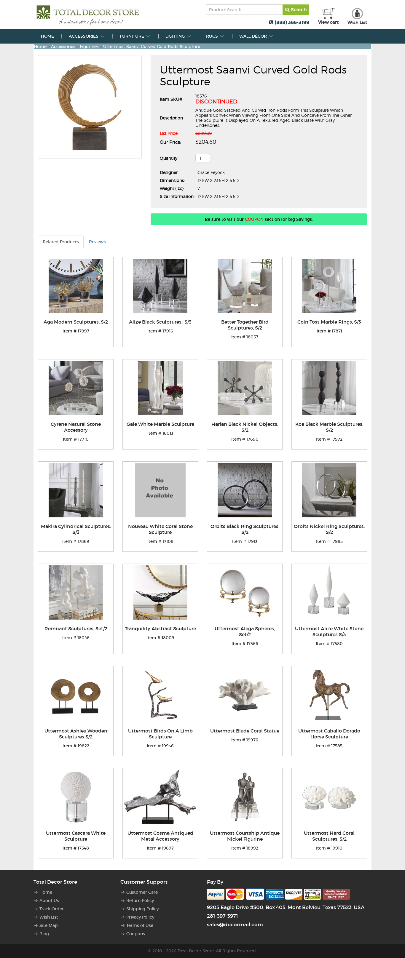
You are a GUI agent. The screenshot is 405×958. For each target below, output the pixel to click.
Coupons (135, 933)
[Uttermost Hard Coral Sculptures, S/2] (329, 797)
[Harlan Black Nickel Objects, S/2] (245, 388)
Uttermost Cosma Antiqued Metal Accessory (160, 836)
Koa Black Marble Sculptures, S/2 (329, 427)
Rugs (212, 36)
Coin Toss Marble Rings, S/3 (329, 322)
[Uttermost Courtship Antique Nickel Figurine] (245, 797)
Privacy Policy (140, 917)
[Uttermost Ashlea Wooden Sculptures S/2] (76, 695)
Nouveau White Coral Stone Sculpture (160, 529)
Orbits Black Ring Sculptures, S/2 (245, 529)
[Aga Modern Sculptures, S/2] (76, 286)
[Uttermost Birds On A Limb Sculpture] (160, 695)
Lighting (175, 36)
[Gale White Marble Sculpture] (160, 388)
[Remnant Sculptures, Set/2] (76, 592)
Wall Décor (253, 36)
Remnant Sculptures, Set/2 (75, 628)
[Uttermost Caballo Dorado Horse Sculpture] (329, 695)
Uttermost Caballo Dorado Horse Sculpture (329, 734)
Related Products (61, 241)
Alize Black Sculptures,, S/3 (160, 322)
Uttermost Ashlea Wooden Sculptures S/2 (75, 734)
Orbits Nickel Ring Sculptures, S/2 (329, 529)
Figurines (89, 46)
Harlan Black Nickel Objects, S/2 (244, 427)
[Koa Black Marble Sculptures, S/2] (329, 388)
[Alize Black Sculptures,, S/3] (160, 286)
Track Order (51, 908)
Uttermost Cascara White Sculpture (76, 836)
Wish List (48, 917)
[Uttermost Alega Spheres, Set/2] (245, 592)
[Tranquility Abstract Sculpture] (160, 592)
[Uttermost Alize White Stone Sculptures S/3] (329, 592)
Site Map (48, 925)
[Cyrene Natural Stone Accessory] (76, 388)
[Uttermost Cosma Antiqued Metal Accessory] (160, 797)
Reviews (97, 241)
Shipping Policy (142, 908)
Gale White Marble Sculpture (160, 424)
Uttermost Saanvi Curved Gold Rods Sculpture (151, 46)
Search (298, 9)
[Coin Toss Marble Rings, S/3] (329, 286)
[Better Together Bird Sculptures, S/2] (245, 286)
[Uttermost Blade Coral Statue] (245, 695)
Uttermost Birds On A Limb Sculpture (160, 734)
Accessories (84, 36)
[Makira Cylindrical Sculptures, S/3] (76, 490)
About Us (49, 900)
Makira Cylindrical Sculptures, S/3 (76, 529)
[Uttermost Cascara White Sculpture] (76, 797)
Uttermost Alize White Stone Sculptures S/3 (329, 631)
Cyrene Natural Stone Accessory (76, 427)
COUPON (254, 219)
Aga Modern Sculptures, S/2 (76, 322)
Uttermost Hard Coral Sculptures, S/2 (329, 836)
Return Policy (140, 900)
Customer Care (142, 892)
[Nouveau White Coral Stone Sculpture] (160, 490)
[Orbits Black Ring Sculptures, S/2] (245, 490)
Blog (44, 933)
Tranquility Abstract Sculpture (160, 628)
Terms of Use (139, 925)
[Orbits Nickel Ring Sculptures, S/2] (329, 490)
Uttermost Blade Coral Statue (244, 731)
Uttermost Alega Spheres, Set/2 (245, 631)
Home (47, 36)
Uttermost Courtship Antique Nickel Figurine (245, 836)
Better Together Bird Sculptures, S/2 (245, 325)
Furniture (132, 36)
